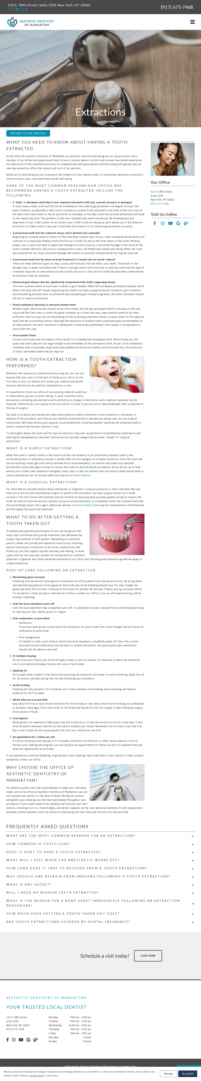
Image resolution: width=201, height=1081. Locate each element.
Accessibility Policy (128, 1066)
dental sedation (82, 475)
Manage (168, 1073)
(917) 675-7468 (177, 7)
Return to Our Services (28, 133)
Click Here (148, 955)
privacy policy (37, 1075)
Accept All (187, 1073)
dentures (33, 807)
